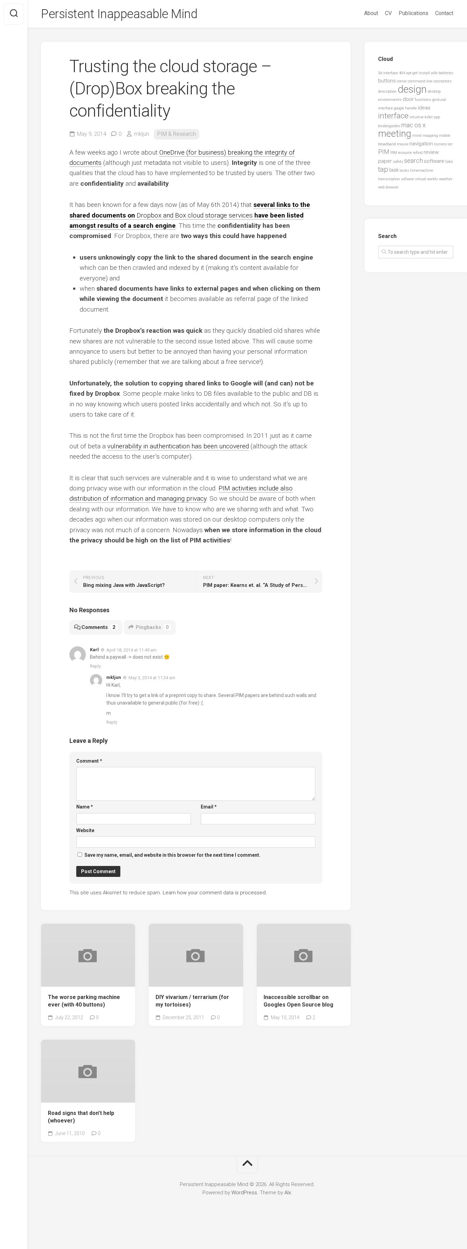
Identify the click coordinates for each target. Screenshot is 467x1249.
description (387, 91)
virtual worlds (426, 179)
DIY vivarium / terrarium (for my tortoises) (192, 1001)
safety (398, 161)
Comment (89, 761)
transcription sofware (396, 179)
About (371, 13)
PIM (383, 151)
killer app (432, 117)
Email (209, 807)
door (408, 99)
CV (388, 13)
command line (420, 81)
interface (393, 115)
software (434, 161)
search (413, 160)
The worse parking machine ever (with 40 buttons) (84, 1001)
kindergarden (389, 126)
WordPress (244, 1192)
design (412, 89)
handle (411, 108)
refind (418, 152)
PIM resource (401, 152)
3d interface (388, 73)
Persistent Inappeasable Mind (119, 14)
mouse (403, 144)
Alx (287, 1192)
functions (423, 99)
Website (85, 830)
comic (402, 81)
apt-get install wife (422, 73)
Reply (95, 666)
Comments (98, 627)
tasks (404, 170)
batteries (446, 73)
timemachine (421, 170)
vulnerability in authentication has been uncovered (178, 446)
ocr (450, 144)
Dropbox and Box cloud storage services (189, 215)
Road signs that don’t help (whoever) (81, 1117)
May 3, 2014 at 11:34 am (152, 677)
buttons (387, 81)
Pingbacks (152, 627)
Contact (444, 13)
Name (84, 807)
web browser (388, 187)
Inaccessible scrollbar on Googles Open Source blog (298, 1001)
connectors (442, 81)
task (394, 170)
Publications (413, 13)
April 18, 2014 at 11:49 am (131, 649)
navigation (421, 144)
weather (445, 179)
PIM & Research (176, 134)
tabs (449, 161)
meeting (394, 133)
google (399, 108)
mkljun (141, 134)
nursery (440, 144)
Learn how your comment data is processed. (215, 893)
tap (383, 169)
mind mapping (425, 135)
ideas (424, 108)
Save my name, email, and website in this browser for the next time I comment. (172, 855)
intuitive (417, 117)
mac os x (413, 125)
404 (402, 73)
